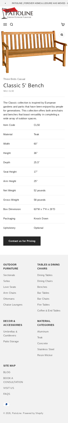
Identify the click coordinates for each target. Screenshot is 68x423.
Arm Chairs (9, 292)
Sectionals (9, 275)
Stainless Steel (45, 349)
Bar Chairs (43, 298)
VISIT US (8, 388)
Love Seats (9, 287)
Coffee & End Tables (48, 310)
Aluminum (43, 331)
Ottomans (9, 298)
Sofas (6, 281)
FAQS (6, 393)
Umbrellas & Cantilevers (10, 333)
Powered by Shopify (33, 413)
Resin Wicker (45, 355)
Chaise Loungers (13, 304)
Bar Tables (43, 292)
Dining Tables (44, 275)
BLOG (7, 372)
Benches (42, 287)
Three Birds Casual (14, 79)
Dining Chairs (45, 281)
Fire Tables (43, 304)
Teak (40, 337)
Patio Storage (11, 341)
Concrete (42, 343)
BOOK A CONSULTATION (13, 380)
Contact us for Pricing (22, 241)
